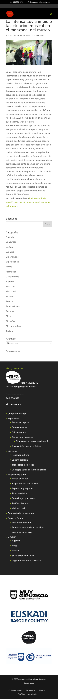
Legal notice (29, 683)
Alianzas (42, 690)
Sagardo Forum (16, 518)
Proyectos (30, 690)
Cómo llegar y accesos (23, 498)
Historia (10, 281)
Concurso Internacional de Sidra (28, 527)
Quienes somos (15, 690)
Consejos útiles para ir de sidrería (29, 469)
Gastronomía (12, 276)
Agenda (10, 237)
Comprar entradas (17, 413)
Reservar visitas (20, 478)
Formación (11, 271)
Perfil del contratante (27, 694)
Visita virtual (18, 508)
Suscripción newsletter (23, 555)
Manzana (10, 286)
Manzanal (11, 291)
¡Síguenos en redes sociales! (26, 560)
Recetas (10, 311)
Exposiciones (12, 261)
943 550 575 (13, 398)
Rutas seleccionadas (22, 437)
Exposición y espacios (23, 488)
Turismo (10, 331)
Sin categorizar (13, 326)
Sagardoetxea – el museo (25, 483)
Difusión (12, 536)
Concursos (11, 241)
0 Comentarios (37, 35)
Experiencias (12, 256)
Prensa (9, 301)
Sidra (28, 35)
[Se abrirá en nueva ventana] (23, 404)
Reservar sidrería (20, 455)
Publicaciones (13, 306)
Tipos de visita (19, 493)
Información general (22, 522)
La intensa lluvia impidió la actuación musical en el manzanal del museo (28, 202)
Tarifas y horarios (21, 503)
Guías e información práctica (26, 446)
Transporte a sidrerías (23, 464)
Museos (10, 296)
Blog (14, 545)
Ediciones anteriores (22, 532)
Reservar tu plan (20, 422)
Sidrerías (10, 321)
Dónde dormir (19, 432)
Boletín (15, 550)
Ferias (9, 266)
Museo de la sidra (17, 474)
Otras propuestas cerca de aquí (32, 441)
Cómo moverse (19, 427)
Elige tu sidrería (20, 459)
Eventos (10, 251)
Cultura (21, 35)
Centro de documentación (21, 513)
